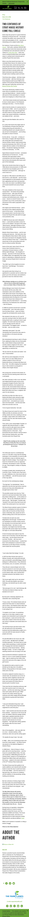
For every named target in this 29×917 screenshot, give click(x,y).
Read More (12, 3)
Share (3, 883)
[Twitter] (10, 883)
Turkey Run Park (12, 52)
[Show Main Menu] (25, 8)
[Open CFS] (15, 8)
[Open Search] (22, 8)
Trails (22, 818)
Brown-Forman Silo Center (9, 86)
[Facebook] (6, 883)
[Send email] (13, 883)
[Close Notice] (27, 910)
